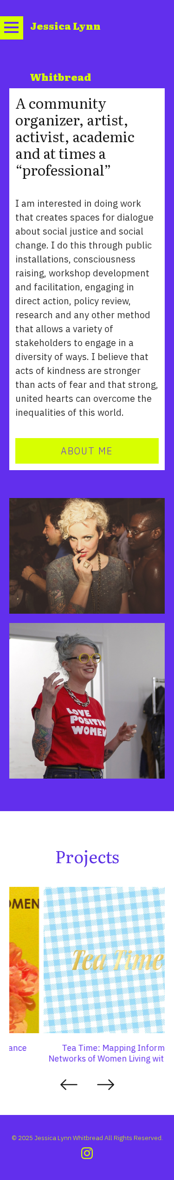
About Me (87, 451)
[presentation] (68, 1084)
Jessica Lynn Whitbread (65, 37)
